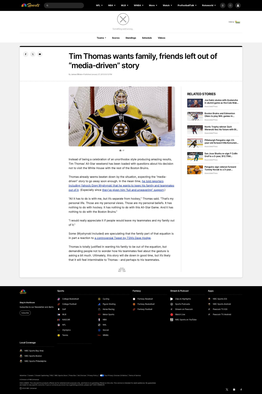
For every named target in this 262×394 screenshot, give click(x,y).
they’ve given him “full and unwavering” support (133, 190)
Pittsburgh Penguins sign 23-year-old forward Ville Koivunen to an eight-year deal (221, 141)
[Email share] (40, 54)
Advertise (23, 375)
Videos (161, 37)
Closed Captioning (42, 375)
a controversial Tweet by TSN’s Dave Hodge (123, 238)
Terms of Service (135, 375)
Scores (115, 37)
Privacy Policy (93, 375)
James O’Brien (76, 74)
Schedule (147, 37)
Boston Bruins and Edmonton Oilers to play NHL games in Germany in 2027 (220, 114)
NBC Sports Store (61, 375)
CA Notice (123, 375)
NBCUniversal (34, 379)
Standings (131, 37)
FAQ (51, 375)
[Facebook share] (25, 54)
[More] (222, 5)
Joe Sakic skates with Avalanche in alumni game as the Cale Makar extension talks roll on (222, 101)
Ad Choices (82, 375)
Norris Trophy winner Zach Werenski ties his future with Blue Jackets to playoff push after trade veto (222, 128)
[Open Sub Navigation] (102, 5)
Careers (31, 375)
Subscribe (25, 313)
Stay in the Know (27, 302)
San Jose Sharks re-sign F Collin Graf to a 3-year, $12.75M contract (221, 155)
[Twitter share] (32, 54)
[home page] (30, 5)
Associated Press (211, 106)
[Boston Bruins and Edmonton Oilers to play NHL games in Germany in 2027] (195, 116)
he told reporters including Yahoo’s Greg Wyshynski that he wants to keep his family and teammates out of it (121, 186)
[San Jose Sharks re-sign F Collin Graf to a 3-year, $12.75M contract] (195, 156)
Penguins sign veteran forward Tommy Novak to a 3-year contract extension (220, 168)
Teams (100, 37)
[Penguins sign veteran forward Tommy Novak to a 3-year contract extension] (195, 169)
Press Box (72, 375)
